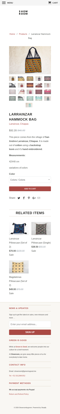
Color (12, 174)
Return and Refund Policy (19, 394)
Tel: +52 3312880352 (17, 376)
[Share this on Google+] (33, 198)
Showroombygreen (25, 407)
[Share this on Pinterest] (28, 198)
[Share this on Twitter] (18, 198)
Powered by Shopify (39, 407)
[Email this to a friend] (38, 198)
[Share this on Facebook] (23, 198)
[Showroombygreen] (30, 17)
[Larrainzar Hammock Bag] (30, 60)
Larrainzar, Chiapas (18, 124)
